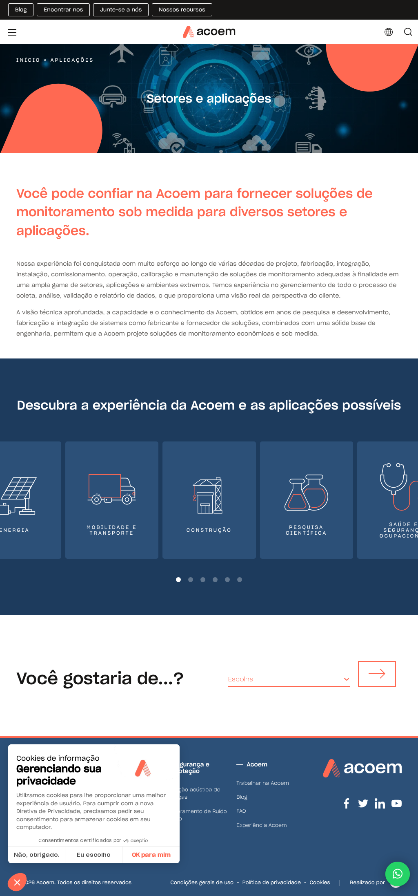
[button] (178, 579)
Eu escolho (94, 854)
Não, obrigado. (37, 854)
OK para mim (151, 854)
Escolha (240, 679)
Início (28, 60)
